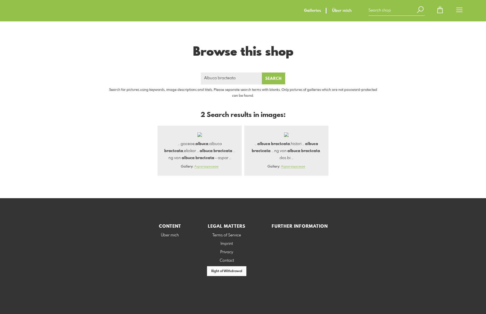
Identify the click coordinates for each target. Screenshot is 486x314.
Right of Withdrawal (226, 271)
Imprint (226, 244)
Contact (227, 261)
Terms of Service (226, 235)
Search (273, 79)
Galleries (312, 11)
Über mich (342, 11)
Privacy (226, 252)
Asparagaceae (206, 166)
